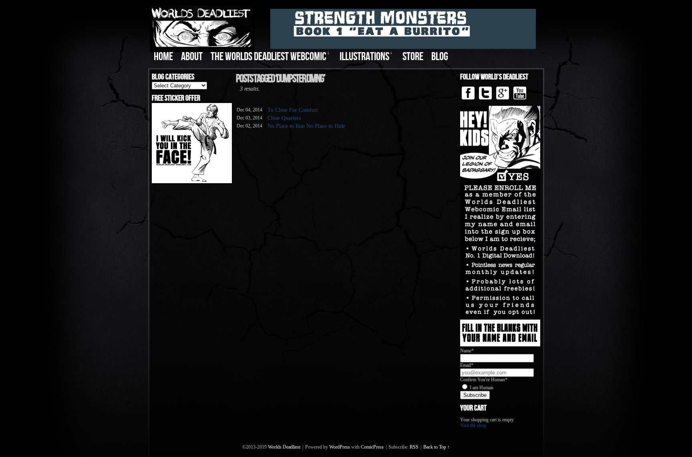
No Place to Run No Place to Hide (306, 126)
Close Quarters (284, 118)
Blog (439, 56)
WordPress (339, 447)
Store (412, 56)
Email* (466, 365)
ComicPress (372, 447)
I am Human (481, 387)
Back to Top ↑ (436, 447)
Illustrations (366, 56)
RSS (414, 447)
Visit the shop (473, 425)
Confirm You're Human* (483, 379)
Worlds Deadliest (284, 447)
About (192, 56)
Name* (467, 351)
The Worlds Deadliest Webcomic (270, 56)
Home (163, 56)
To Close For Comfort (293, 110)
